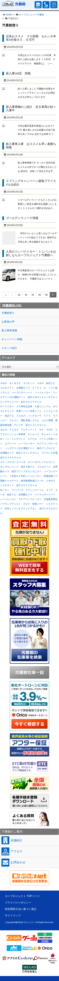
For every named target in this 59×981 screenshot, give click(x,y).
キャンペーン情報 (11, 339)
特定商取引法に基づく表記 (20, 909)
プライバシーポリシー (18, 902)
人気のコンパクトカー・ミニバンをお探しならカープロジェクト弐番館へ (31, 253)
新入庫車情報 (9, 330)
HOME (8, 14)
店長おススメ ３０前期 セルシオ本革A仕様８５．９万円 (31, 38)
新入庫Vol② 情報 (18, 73)
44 (32, 294)
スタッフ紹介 (9, 348)
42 (19, 294)
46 (46, 294)
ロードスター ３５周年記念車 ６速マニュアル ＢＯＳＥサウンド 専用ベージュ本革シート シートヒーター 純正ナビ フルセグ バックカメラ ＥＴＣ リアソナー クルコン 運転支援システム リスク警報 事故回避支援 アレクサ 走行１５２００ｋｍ (29, 415)
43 (26, 294)
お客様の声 (8, 321)
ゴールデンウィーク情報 (22, 218)
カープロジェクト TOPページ (22, 896)
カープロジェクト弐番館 (31, 14)
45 (39, 294)
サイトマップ (13, 915)
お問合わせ (18, 862)
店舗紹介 (16, 840)
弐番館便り (8, 312)
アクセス (16, 851)
